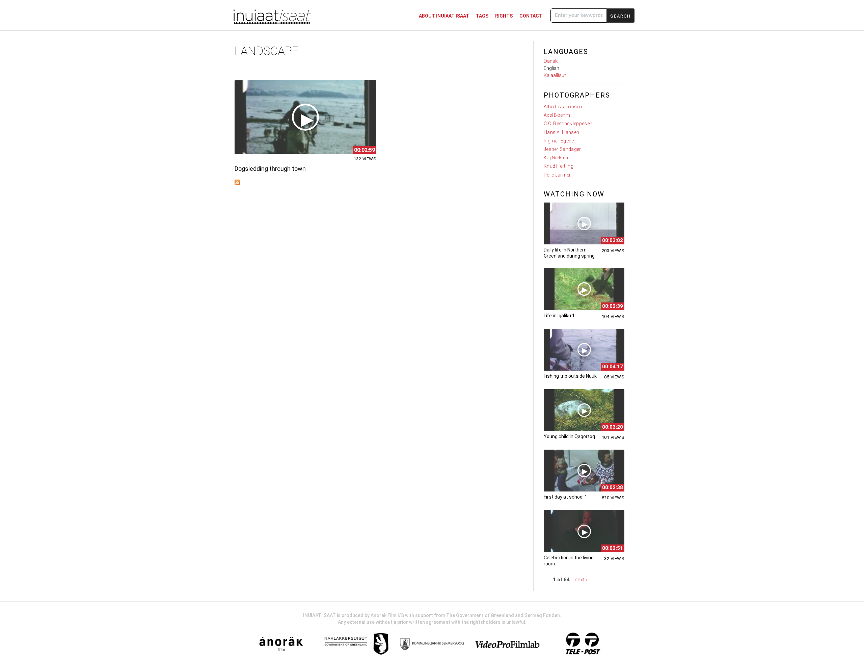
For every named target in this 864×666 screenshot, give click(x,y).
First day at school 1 (565, 497)
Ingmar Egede (559, 140)
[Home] (272, 16)
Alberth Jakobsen (563, 106)
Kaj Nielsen (556, 157)
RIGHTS (504, 16)
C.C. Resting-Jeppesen (568, 123)
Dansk (551, 61)
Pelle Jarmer (557, 175)
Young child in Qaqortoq (569, 436)
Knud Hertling (558, 166)
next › (581, 580)
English (551, 68)
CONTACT (530, 16)
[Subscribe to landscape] (237, 183)
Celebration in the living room (569, 560)
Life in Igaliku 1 (559, 315)
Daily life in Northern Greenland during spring (569, 253)
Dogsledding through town (270, 168)
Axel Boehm (557, 115)
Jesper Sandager (562, 149)
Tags (482, 16)
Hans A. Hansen (561, 132)
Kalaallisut (555, 75)
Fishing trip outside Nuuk (570, 376)
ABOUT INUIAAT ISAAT (444, 16)
